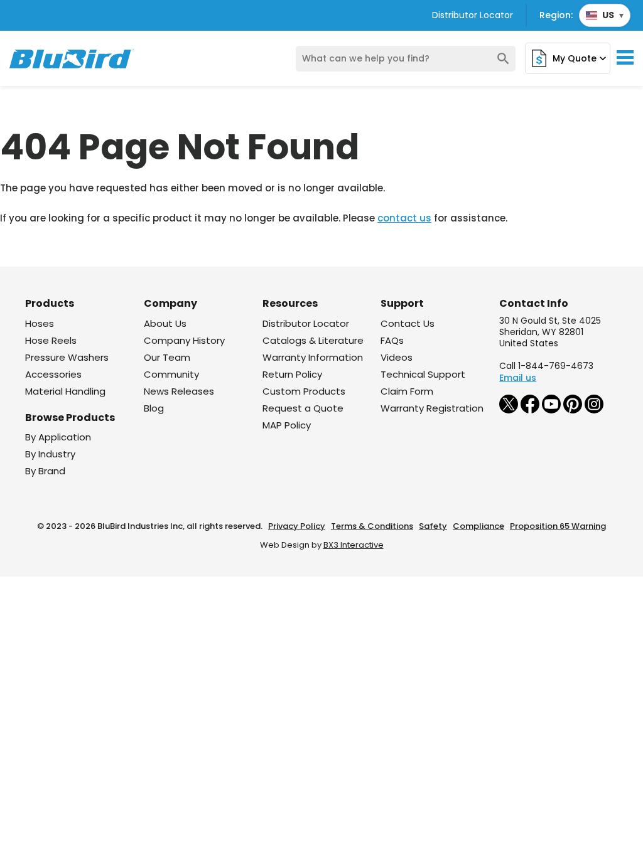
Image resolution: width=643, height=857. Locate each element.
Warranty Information (312, 357)
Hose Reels (51, 340)
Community (171, 374)
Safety (433, 526)
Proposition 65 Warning (558, 526)
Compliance (478, 526)
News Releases (179, 391)
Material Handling (65, 391)
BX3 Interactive (353, 545)
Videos (397, 357)
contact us (404, 218)
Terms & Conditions (372, 526)
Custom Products (303, 391)
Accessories (53, 374)
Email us (517, 377)
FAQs (392, 340)
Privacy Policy (296, 526)
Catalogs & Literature (313, 340)
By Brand (45, 470)
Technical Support (423, 374)
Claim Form (407, 391)
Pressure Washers (67, 357)
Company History (184, 340)
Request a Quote (302, 408)
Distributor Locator (472, 15)
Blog (154, 408)
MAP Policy (286, 425)
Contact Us (408, 323)
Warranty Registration (432, 408)
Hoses (39, 323)
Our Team (167, 357)
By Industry (50, 453)
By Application (58, 437)
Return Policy (292, 374)
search (503, 59)
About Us (165, 323)
